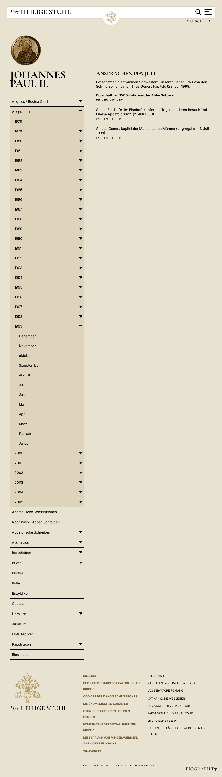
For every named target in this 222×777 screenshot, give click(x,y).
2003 (19, 482)
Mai (22, 404)
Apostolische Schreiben (31, 532)
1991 (18, 248)
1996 (18, 297)
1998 (18, 316)
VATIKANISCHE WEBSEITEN (166, 698)
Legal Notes (100, 765)
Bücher (17, 573)
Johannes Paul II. (38, 79)
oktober (25, 355)
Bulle (16, 583)
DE (98, 100)
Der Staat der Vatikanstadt (169, 706)
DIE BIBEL (89, 675)
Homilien (19, 614)
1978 (18, 121)
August (24, 375)
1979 (18, 131)
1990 (18, 238)
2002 (19, 472)
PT (121, 100)
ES (106, 100)
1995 (18, 287)
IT (113, 100)
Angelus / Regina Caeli (30, 101)
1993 (18, 268)
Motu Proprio (22, 634)
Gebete (18, 603)
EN (98, 119)
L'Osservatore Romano (165, 690)
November (27, 346)
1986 (18, 199)
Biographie (203, 769)
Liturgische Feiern (162, 720)
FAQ (85, 765)
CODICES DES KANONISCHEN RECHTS (110, 696)
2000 (19, 453)
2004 (19, 492)
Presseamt (156, 675)
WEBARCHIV (92, 751)
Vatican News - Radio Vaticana (172, 683)
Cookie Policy (122, 765)
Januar (24, 443)
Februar (25, 433)
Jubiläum (19, 624)
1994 (18, 277)
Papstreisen (21, 644)
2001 (18, 463)
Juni (22, 394)
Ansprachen (21, 111)
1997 (18, 307)
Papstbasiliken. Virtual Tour (170, 713)
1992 (18, 258)
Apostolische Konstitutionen (34, 512)
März (23, 424)
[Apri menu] (207, 12)
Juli (21, 385)
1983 (18, 170)
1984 (18, 180)
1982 (18, 160)
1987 (18, 209)
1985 (18, 190)
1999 (18, 326)
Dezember (27, 336)
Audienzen (20, 542)
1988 (18, 219)
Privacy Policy (145, 765)
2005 (19, 502)
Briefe (16, 563)
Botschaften (21, 552)
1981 (18, 151)
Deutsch (195, 22)
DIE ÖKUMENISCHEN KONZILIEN (105, 703)
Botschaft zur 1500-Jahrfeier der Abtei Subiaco (135, 95)
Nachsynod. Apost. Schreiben (36, 522)
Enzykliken (20, 593)
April (22, 414)
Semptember (29, 365)
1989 (18, 229)
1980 (18, 141)
